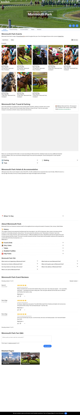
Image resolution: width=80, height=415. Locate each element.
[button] (20, 160)
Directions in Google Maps (64, 109)
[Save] (73, 25)
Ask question (47, 346)
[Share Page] (77, 25)
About (32, 29)
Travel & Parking (13, 29)
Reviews (39, 29)
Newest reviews (73, 281)
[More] (25, 296)
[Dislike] (20, 296)
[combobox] (5, 40)
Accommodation (24, 29)
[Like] (18, 296)
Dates (12, 40)
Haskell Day (61, 36)
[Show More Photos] (70, 25)
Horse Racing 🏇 (21, 36)
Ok (65, 413)
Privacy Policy (50, 413)
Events (4, 29)
